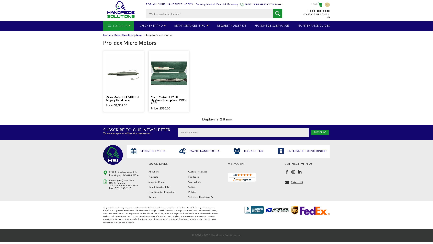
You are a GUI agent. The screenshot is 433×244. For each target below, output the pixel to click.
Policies (192, 192)
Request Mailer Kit (231, 26)
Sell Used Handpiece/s (200, 197)
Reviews (153, 197)
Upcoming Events (152, 151)
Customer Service (197, 172)
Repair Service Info (159, 187)
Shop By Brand (151, 26)
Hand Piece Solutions (113, 155)
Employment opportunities (307, 151)
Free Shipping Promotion (162, 192)
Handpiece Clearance (272, 26)
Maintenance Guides (204, 151)
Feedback (193, 177)
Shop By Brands (157, 182)
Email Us (297, 182)
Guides (191, 187)
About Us (154, 172)
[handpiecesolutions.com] (121, 9)
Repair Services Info (190, 26)
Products (120, 26)
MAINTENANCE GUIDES (313, 26)
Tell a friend (253, 151)
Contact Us (194, 182)
